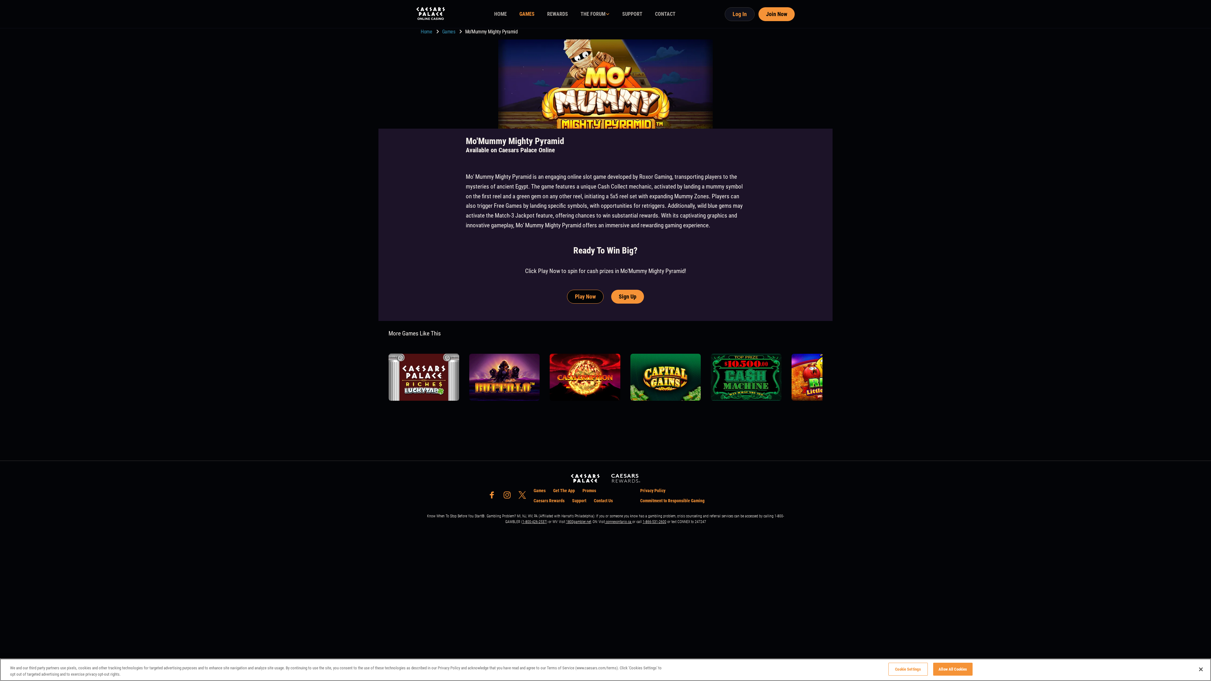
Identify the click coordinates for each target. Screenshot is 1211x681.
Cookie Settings (908, 669)
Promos (589, 490)
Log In (740, 14)
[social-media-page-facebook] (494, 496)
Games (449, 32)
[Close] (1201, 669)
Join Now (776, 14)
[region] (605, 670)
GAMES (527, 14)
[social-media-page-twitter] (524, 496)
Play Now (585, 296)
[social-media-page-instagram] (509, 496)
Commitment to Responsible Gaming (672, 500)
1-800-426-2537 (534, 522)
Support (579, 500)
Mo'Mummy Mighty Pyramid (491, 32)
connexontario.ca (618, 522)
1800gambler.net (578, 522)
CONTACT (665, 14)
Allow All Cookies (953, 669)
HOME (500, 14)
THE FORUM (593, 14)
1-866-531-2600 (654, 522)
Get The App (564, 490)
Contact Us (603, 500)
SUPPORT (632, 14)
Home (427, 32)
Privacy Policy (652, 490)
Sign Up (627, 296)
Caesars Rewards (549, 500)
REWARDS (557, 14)
